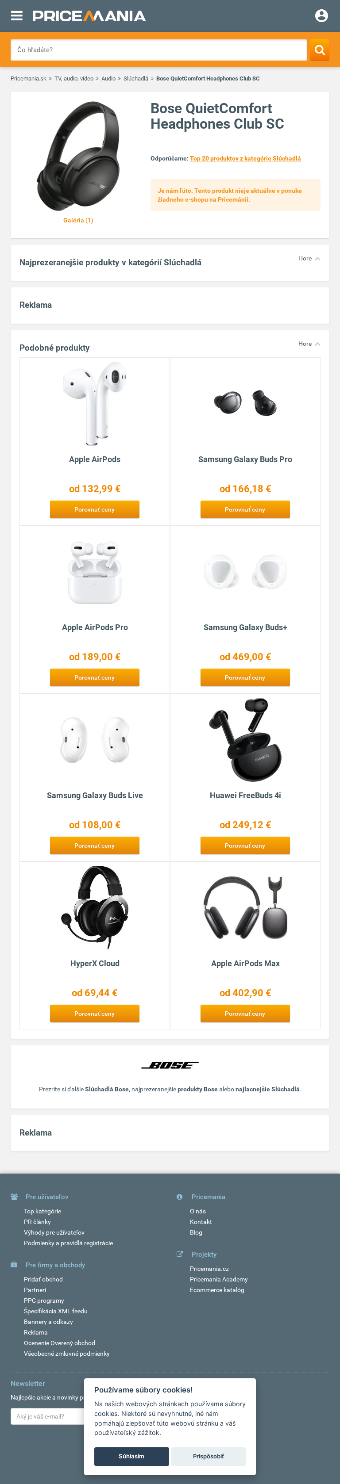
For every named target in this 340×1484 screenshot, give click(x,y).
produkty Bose (198, 1089)
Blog (196, 1232)
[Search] (319, 49)
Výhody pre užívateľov (54, 1232)
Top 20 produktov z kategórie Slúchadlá (245, 158)
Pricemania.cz (209, 1268)
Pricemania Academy (219, 1279)
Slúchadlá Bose (107, 1089)
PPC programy (44, 1300)
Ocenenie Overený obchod (59, 1342)
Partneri (35, 1289)
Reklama (36, 1332)
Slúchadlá (136, 78)
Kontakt (201, 1221)
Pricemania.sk (28, 78)
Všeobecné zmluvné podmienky (67, 1353)
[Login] (321, 17)
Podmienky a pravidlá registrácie (68, 1243)
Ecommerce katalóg (217, 1289)
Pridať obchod (43, 1279)
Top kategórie (42, 1211)
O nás (198, 1211)
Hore (305, 258)
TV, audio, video (73, 78)
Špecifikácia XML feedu (56, 1311)
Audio (108, 78)
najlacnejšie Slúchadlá (268, 1089)
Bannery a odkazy (48, 1321)
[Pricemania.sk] (89, 16)
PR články (37, 1221)
